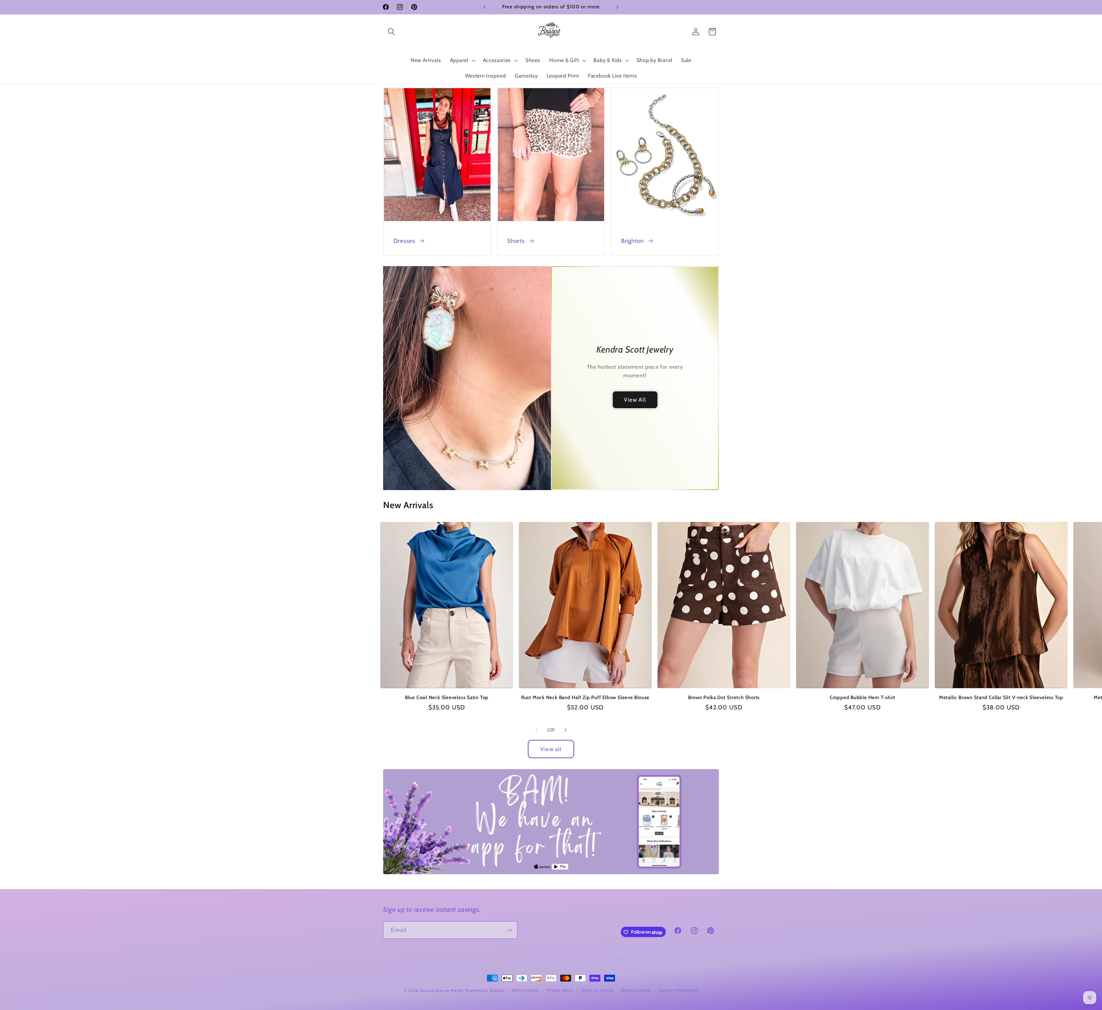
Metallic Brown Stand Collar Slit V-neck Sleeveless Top (1001, 697)
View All (635, 399)
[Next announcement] (617, 7)
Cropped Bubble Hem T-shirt (862, 697)
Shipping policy (635, 990)
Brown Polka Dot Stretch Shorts (724, 697)
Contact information (678, 990)
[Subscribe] (509, 930)
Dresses (404, 240)
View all (551, 749)
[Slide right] (565, 730)
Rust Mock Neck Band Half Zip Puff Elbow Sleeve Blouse (585, 697)
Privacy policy (559, 990)
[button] (391, 32)
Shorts (516, 240)
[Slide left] (536, 730)
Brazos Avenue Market (442, 990)
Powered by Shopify (485, 990)
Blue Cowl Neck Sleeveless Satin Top (446, 697)
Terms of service (597, 990)
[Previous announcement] (484, 7)
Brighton (632, 240)
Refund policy (525, 990)
